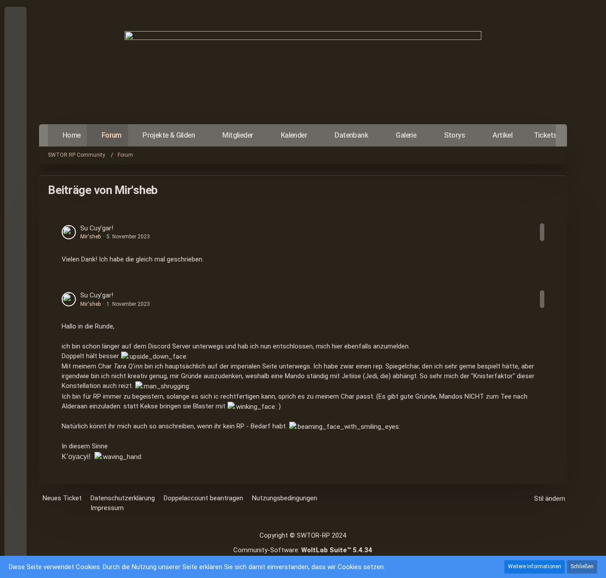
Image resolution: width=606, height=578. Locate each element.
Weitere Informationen (534, 566)
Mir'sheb (90, 237)
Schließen (582, 566)
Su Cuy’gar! (96, 228)
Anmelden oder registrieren (14, 58)
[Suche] (15, 80)
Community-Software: (302, 550)
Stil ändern (549, 499)
